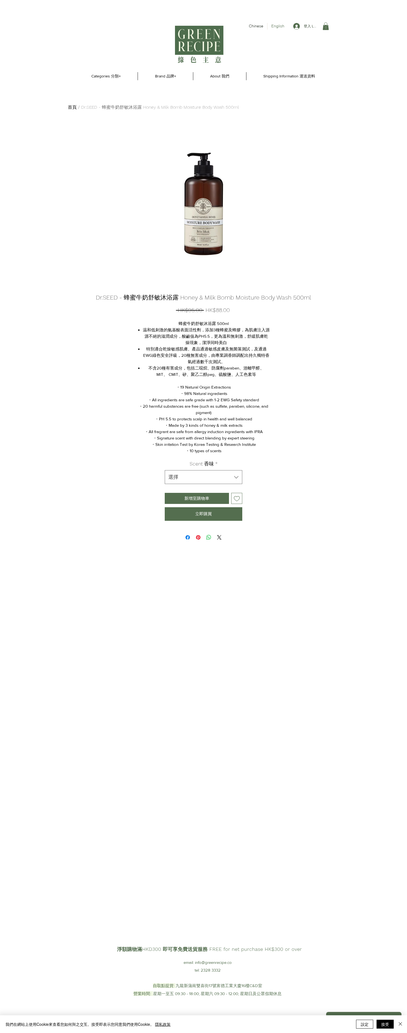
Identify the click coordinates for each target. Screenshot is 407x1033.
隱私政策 (163, 1024)
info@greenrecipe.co (213, 962)
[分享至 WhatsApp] (208, 537)
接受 (385, 1024)
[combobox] (203, 477)
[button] (326, 26)
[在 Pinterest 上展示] (198, 537)
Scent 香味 (204, 464)
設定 (365, 1024)
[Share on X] (219, 537)
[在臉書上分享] (187, 537)
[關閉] (400, 1024)
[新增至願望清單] (237, 498)
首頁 (72, 107)
